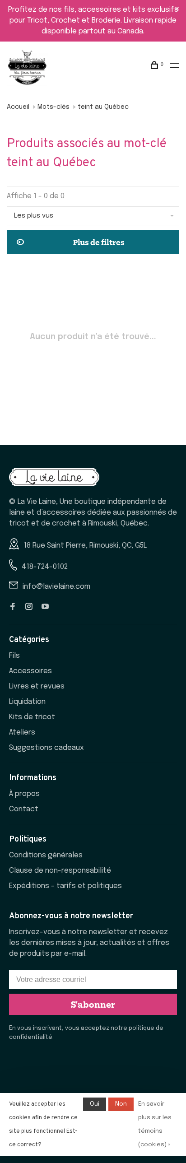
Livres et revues (37, 686)
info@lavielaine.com (56, 587)
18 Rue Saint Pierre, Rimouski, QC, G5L (85, 545)
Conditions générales (46, 855)
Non (121, 1104)
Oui (94, 1104)
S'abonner (93, 1004)
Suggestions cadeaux (46, 748)
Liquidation (27, 702)
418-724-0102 (45, 567)
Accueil (18, 107)
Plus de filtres (99, 242)
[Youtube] (45, 607)
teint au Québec (103, 107)
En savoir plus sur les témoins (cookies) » (155, 1124)
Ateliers (22, 732)
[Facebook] (12, 607)
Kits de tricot (32, 717)
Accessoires (30, 671)
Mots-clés (53, 107)
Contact (23, 809)
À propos (24, 794)
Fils (14, 656)
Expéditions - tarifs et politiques (65, 886)
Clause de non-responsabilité (60, 871)
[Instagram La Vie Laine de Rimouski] (29, 607)
